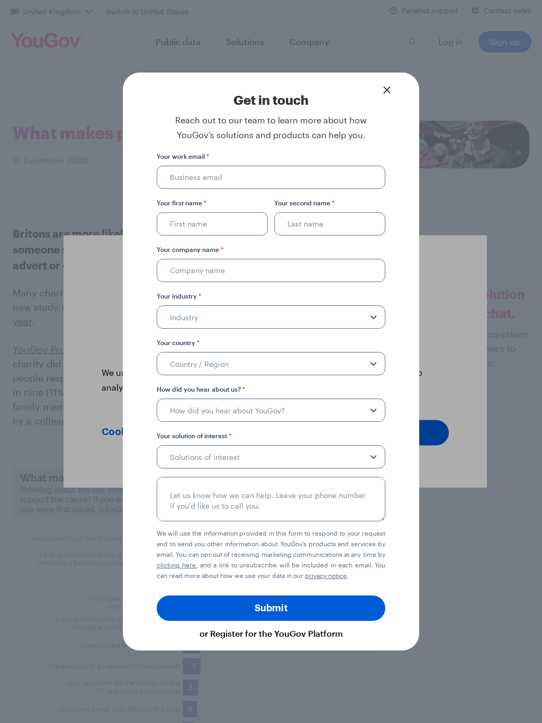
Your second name (304, 202)
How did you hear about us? (201, 389)
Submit (271, 608)
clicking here (176, 564)
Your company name (190, 249)
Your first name (181, 202)
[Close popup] (387, 90)
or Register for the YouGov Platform (271, 633)
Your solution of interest (194, 435)
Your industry (179, 296)
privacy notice (326, 575)
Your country (178, 342)
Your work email (183, 156)
